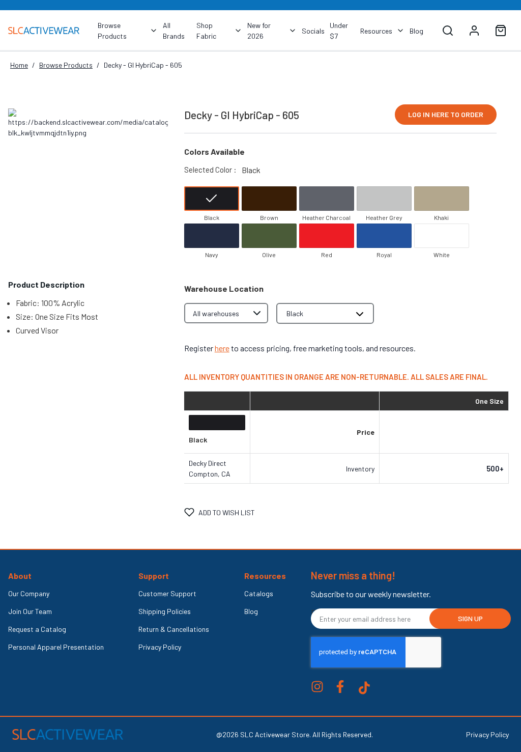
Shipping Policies (164, 611)
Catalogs (258, 593)
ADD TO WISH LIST (226, 512)
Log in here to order (445, 114)
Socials (313, 30)
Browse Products (112, 30)
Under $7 (339, 30)
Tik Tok (364, 687)
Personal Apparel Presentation (56, 647)
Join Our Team (30, 611)
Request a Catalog (37, 629)
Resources (376, 30)
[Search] (448, 30)
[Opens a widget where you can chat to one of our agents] (451, 668)
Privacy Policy (159, 647)
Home (19, 65)
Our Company (28, 593)
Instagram (317, 686)
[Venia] (43, 30)
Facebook (340, 686)
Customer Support (167, 593)
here (222, 348)
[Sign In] (476, 30)
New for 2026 (259, 30)
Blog (416, 30)
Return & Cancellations (173, 629)
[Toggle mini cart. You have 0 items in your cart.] (500, 30)
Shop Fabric (206, 30)
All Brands (174, 30)
